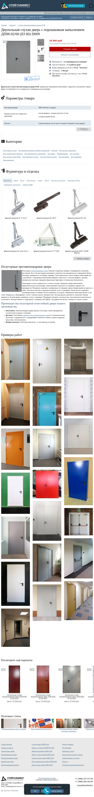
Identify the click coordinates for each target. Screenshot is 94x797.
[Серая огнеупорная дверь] (47, 602)
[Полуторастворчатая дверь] (78, 396)
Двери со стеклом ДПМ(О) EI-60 (43, 748)
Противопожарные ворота (10, 765)
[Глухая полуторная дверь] (47, 521)
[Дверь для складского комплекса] (15, 493)
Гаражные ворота (7, 748)
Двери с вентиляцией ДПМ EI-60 (43, 755)
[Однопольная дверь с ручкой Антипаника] (78, 558)
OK (35, 791)
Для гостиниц (74, 154)
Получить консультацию (70, 55)
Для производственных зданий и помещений (34, 150)
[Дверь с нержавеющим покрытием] (78, 357)
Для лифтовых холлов (30, 157)
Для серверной (76, 157)
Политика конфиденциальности (73, 765)
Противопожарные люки (9, 758)
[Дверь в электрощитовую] (47, 361)
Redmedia (14, 791)
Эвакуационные (8, 160)
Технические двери (7, 751)
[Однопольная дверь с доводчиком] (47, 406)
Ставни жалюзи (6, 744)
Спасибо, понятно (77, 17)
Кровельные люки (7, 762)
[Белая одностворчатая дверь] (15, 584)
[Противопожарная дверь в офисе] (15, 628)
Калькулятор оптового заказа (72, 755)
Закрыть (89, 17)
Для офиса (51, 154)
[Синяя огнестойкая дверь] (78, 481)
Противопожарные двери (47, 778)
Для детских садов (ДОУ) (12, 157)
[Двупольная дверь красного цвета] (47, 484)
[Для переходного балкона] (15, 538)
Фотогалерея (66, 748)
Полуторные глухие (10, 150)
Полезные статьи (68, 751)
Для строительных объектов (13, 154)
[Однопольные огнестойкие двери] (78, 600)
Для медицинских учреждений (35, 154)
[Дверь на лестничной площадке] (47, 448)
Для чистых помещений (67, 150)
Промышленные (62, 154)
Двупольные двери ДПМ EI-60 (42, 765)
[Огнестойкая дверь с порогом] (15, 359)
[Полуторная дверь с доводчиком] (47, 563)
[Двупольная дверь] (78, 521)
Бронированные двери (9, 755)
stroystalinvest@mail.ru (85, 785)
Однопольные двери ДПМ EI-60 (43, 758)
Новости (65, 762)
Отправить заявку (70, 49)
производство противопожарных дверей (37, 315)
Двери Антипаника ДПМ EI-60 (42, 751)
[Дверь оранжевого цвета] (15, 449)
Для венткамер (64, 157)
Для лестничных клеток (48, 157)
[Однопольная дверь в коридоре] (15, 404)
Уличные (54, 150)
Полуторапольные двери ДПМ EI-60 (44, 762)
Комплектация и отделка (70, 758)
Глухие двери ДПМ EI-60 (40, 744)
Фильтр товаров (67, 744)
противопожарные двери (39, 271)
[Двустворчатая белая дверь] (78, 436)
